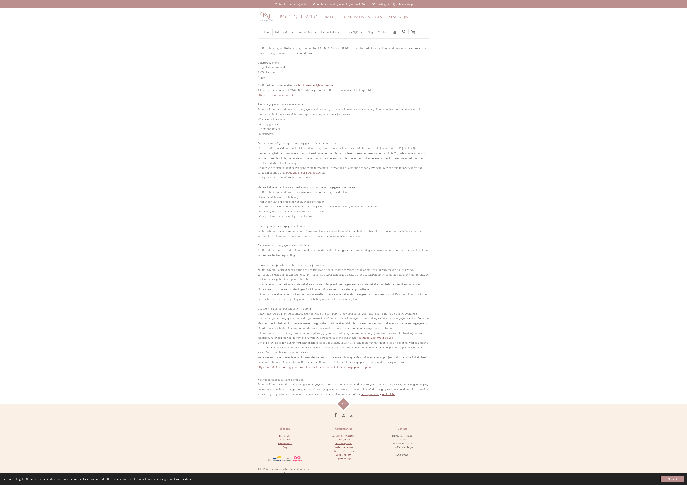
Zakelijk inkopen (343, 454)
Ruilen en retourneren (343, 451)
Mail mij (402, 439)
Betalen (337, 447)
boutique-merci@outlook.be (315, 85)
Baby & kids (284, 435)
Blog (285, 447)
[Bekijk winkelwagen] (413, 32)
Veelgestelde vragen (343, 458)
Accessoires (284, 439)
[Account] (394, 32)
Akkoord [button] (672, 479)
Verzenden (348, 447)
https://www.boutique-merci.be (276, 95)
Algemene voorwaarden (343, 435)
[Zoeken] (404, 31)
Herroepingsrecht (343, 443)
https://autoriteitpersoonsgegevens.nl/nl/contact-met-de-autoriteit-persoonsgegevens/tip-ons (315, 367)
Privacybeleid (343, 439)
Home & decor (285, 443)
